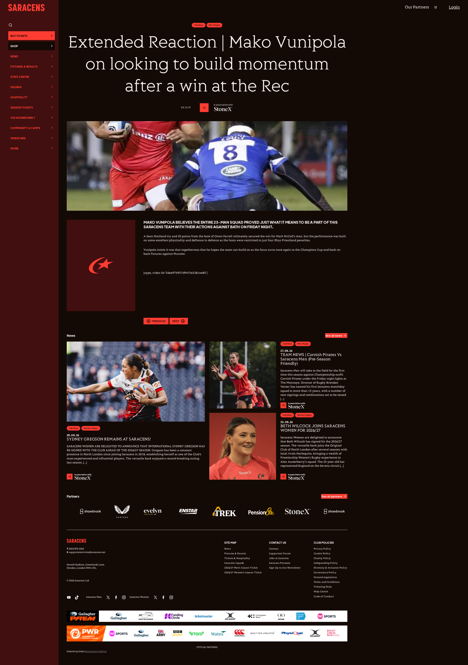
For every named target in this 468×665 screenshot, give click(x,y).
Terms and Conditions (327, 582)
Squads (16, 87)
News (14, 56)
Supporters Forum (280, 553)
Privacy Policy (322, 549)
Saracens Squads (234, 563)
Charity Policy (322, 558)
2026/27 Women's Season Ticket (243, 572)
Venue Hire (18, 138)
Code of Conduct (324, 596)
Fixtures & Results (23, 66)
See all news (333, 335)
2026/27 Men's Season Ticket (241, 568)
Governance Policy (325, 572)
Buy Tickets (18, 35)
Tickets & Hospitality (237, 558)
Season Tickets (21, 107)
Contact (274, 549)
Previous (159, 321)
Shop (14, 46)
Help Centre (321, 591)
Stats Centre (19, 76)
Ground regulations (325, 577)
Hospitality (18, 97)
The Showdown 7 (22, 117)
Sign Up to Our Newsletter (285, 568)
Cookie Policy (322, 553)
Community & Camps (25, 128)
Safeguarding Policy (326, 563)
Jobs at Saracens (279, 558)
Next (175, 321)
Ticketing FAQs (323, 587)
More (14, 148)
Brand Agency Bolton (96, 651)
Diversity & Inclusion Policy (330, 568)
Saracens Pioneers (279, 563)
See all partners (331, 496)
